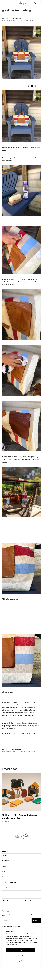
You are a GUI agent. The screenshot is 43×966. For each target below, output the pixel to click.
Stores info (5, 877)
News (4, 866)
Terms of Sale (29, 901)
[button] (3, 3)
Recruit (4, 888)
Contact (18, 901)
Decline (20, 955)
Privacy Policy (13, 944)
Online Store (6, 846)
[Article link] (21, 797)
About (4, 871)
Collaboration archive (9, 882)
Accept (20, 950)
